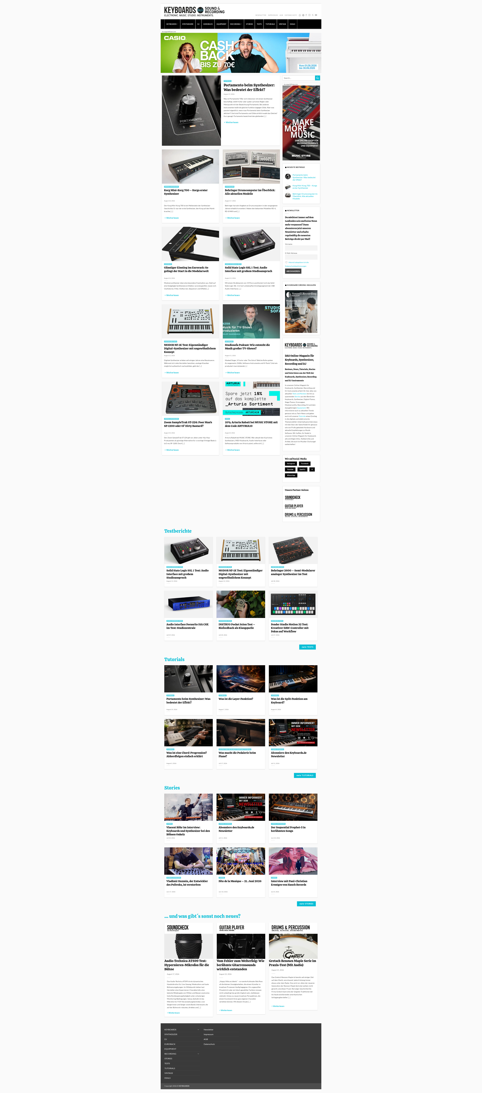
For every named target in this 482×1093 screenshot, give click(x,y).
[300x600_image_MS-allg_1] (301, 122)
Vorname (288, 244)
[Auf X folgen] (313, 15)
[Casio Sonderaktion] (241, 52)
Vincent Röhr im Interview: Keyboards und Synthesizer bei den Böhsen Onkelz (188, 831)
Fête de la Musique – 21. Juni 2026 (240, 881)
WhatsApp (300, 15)
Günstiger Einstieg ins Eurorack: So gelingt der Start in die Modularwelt (186, 269)
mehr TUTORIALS (304, 775)
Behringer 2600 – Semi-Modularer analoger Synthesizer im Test (293, 572)
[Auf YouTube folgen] (316, 15)
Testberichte (178, 531)
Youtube (290, 469)
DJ (198, 24)
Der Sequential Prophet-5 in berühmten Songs (288, 829)
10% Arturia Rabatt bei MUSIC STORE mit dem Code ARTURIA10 (251, 424)
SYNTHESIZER (187, 24)
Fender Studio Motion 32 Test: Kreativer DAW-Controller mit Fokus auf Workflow (290, 628)
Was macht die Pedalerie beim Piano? (237, 754)
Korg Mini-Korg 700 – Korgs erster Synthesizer (186, 191)
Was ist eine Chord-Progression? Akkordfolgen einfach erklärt (186, 754)
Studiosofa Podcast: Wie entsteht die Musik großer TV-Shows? (247, 346)
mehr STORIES (306, 904)
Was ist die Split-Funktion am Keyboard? (289, 700)
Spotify (303, 15)
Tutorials (302, 416)
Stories (297, 396)
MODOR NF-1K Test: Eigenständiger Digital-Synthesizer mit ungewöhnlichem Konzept (190, 348)
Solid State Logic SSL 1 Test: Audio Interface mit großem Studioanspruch (248, 269)
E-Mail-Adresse (291, 253)
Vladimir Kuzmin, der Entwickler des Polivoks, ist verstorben (187, 882)
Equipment (301, 408)
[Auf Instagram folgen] (309, 15)
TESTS (259, 24)
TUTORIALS (270, 24)
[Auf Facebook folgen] (306, 15)
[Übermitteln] (317, 77)
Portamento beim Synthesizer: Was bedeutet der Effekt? (249, 87)
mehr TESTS (307, 647)
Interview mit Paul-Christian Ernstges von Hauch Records (289, 882)
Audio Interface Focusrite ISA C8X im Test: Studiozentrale (187, 626)
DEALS (292, 24)
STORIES (249, 24)
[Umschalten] (198, 1029)
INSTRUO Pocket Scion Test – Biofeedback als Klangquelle (237, 626)
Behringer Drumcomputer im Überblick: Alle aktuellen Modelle (250, 191)
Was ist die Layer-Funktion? (236, 699)
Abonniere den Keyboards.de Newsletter (289, 754)
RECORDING (235, 24)
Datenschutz (291, 15)
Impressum (273, 15)
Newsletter (260, 15)
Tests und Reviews (299, 394)
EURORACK (208, 24)
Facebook (304, 464)
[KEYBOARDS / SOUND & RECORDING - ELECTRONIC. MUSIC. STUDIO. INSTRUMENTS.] (194, 11)
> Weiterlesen (231, 122)
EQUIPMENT (221, 24)
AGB (281, 15)
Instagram (291, 464)
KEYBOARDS (171, 24)
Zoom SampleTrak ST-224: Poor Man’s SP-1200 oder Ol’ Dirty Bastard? (188, 424)
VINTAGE (282, 24)
